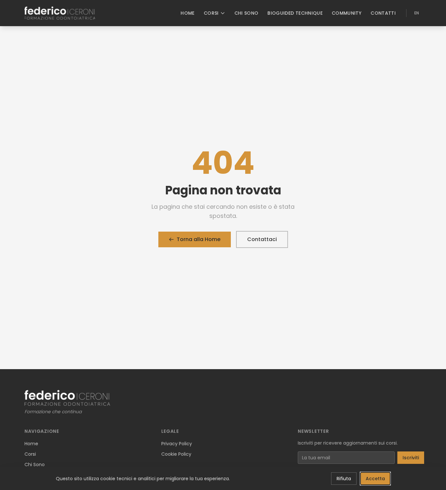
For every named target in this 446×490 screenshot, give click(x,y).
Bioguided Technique (295, 13)
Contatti (383, 13)
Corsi (211, 13)
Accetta (375, 478)
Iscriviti (411, 457)
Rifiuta (344, 478)
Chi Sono (246, 13)
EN (416, 13)
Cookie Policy (176, 454)
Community (346, 13)
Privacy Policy (176, 443)
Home (187, 13)
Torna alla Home (198, 239)
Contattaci (262, 239)
